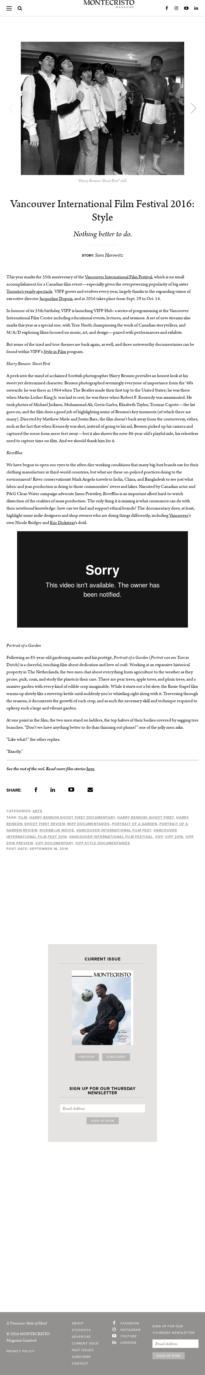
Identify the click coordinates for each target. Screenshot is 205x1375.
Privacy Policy (20, 1351)
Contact (80, 1363)
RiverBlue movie (57, 830)
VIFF (159, 837)
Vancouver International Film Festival (118, 277)
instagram (130, 1330)
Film (22, 817)
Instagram (176, 8)
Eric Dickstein (62, 522)
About (78, 1323)
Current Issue (85, 1343)
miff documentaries (88, 824)
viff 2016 (174, 837)
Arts (37, 811)
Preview (86, 1057)
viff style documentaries (102, 843)
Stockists (81, 1330)
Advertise (81, 1337)
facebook (129, 1323)
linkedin (128, 1342)
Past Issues (82, 1350)
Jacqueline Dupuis (56, 298)
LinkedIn (196, 8)
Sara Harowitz (109, 255)
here (90, 769)
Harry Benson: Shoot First (145, 817)
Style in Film (55, 351)
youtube (128, 1336)
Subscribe (116, 1057)
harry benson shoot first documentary (72, 817)
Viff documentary (54, 843)
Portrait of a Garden (134, 824)
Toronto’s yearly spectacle (29, 291)
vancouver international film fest (113, 830)
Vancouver (178, 515)
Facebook (166, 8)
